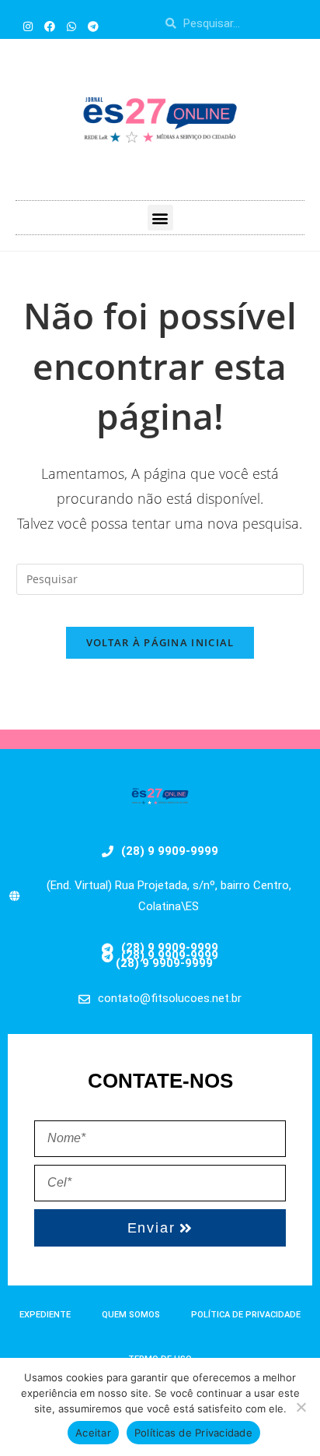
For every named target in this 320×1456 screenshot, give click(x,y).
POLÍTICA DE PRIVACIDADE (246, 1315)
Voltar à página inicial (160, 642)
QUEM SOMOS (131, 1315)
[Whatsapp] (71, 26)
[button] (160, 217)
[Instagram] (28, 26)
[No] (300, 1407)
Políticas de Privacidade (193, 1432)
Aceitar (93, 1432)
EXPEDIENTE (45, 1315)
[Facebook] (50, 26)
